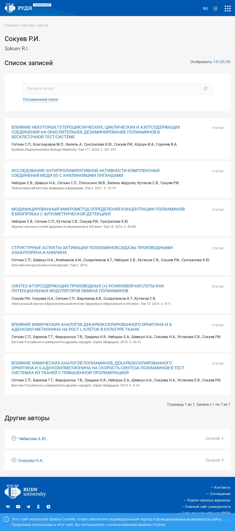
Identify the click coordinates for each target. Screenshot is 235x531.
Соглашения (220, 494)
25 (222, 62)
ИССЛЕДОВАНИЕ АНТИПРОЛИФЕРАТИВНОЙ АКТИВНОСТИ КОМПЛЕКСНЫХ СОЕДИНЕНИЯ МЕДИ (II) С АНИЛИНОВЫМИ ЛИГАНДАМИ (85, 173)
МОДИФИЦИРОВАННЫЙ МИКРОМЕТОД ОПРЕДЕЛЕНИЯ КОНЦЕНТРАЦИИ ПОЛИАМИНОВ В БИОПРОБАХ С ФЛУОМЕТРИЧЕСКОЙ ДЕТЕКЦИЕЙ (98, 211)
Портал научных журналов (208, 500)
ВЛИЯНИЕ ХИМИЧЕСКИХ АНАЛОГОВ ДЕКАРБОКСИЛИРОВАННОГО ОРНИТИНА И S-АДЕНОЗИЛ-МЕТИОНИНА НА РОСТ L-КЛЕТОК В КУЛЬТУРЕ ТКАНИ (92, 327)
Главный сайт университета (207, 507)
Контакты (222, 487)
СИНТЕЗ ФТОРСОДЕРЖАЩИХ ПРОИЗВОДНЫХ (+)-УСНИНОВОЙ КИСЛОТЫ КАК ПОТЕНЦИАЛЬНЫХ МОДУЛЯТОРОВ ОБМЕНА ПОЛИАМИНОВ (87, 288)
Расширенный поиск (40, 99)
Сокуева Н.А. (31, 460)
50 (228, 62)
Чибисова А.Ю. (32, 438)
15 (215, 62)
